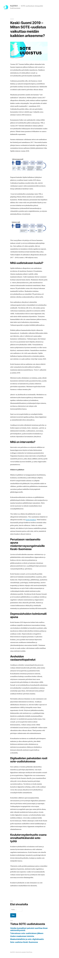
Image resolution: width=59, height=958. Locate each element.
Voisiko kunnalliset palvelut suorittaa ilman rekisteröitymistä (29, 929)
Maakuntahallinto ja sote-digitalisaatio (27, 939)
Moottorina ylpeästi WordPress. (24, 952)
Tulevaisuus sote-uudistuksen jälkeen (26, 933)
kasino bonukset (31, 520)
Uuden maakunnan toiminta (22, 936)
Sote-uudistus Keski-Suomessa (24, 942)
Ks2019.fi (14, 6)
